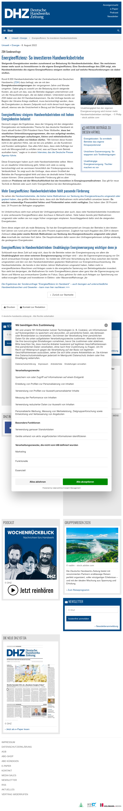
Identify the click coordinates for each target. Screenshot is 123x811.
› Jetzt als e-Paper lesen (17, 729)
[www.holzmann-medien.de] (109, 806)
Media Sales (9, 775)
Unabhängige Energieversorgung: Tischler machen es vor (98, 164)
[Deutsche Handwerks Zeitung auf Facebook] (11, 427)
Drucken (9, 307)
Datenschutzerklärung (17, 747)
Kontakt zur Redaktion (32, 307)
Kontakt (7, 770)
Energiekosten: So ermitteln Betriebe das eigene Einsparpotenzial (98, 141)
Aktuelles (8, 789)
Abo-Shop (7, 756)
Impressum (8, 742)
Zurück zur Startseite (61, 294)
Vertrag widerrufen (15, 794)
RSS (4, 785)
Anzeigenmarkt (110, 5)
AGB (4, 751)
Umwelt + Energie (19, 38)
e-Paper (114, 9)
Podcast (114, 12)
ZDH (16, 82)
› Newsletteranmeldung (106, 626)
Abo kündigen (10, 761)
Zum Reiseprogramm (78, 590)
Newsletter (112, 16)
